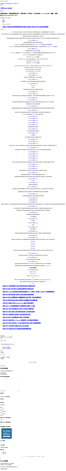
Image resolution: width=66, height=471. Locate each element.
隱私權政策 (38, 456)
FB (33, 277)
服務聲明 (42, 456)
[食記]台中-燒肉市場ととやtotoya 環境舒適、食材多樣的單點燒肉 (20, 320)
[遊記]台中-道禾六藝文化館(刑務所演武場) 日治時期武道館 (18, 311)
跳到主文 (2, 10)
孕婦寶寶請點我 (49, 44)
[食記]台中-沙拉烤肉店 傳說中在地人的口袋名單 (15, 326)
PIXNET (25, 456)
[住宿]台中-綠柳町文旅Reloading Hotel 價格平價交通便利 (18, 303)
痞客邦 (6, 344)
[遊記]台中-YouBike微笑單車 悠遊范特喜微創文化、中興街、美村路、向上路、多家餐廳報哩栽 (28, 291)
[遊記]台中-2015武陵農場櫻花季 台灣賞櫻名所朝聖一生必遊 (18, 306)
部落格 (3, 21)
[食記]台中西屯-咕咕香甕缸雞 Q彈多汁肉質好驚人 (16, 317)
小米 (1, 338)
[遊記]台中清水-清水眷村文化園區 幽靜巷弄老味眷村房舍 (18, 289)
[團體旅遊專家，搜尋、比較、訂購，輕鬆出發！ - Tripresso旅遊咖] (6, 438)
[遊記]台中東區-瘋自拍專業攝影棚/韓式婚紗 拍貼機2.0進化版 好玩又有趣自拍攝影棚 (25, 27)
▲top (1, 350)
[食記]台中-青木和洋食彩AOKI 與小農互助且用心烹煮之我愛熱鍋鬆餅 (21, 323)
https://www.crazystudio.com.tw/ (34, 275)
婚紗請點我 (44, 44)
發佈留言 (2, 358)
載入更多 (2, 352)
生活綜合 (9, 17)
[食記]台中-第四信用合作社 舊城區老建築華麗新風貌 (16, 328)
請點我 (56, 46)
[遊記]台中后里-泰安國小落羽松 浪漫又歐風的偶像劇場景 (18, 294)
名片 (3, 22)
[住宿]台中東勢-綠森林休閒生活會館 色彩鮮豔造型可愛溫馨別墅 (19, 300)
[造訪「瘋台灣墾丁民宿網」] (4, 447)
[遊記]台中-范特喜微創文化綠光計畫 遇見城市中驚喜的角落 (18, 286)
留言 (8, 344)
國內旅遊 (8, 347)
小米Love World (6, 8)
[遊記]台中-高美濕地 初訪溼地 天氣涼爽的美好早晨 (16, 314)
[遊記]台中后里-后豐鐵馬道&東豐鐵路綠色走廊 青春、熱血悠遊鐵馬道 (21, 297)
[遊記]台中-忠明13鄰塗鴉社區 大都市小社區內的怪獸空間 (18, 309)
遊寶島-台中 (9, 348)
